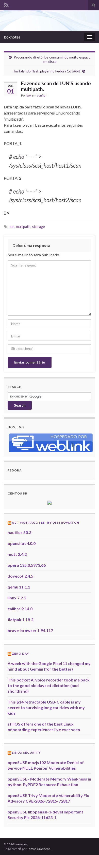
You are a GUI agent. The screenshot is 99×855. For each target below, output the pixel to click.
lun (12, 226)
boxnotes (12, 36)
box (28, 95)
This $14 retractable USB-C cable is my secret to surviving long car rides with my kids (46, 707)
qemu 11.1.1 (19, 586)
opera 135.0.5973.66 (27, 565)
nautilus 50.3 (19, 532)
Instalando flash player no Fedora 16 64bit (47, 71)
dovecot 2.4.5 (20, 576)
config (41, 95)
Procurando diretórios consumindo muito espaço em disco (52, 59)
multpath (23, 226)
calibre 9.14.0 (20, 608)
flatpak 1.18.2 (20, 619)
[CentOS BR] (49, 502)
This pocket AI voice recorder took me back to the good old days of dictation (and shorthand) (49, 685)
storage (38, 226)
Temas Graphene (39, 849)
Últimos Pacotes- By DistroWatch (45, 522)
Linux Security (26, 752)
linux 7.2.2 (17, 597)
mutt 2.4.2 (17, 554)
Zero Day (20, 653)
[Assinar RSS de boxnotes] (6, 4)
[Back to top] (87, 843)
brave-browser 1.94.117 (30, 630)
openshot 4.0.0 (22, 543)
